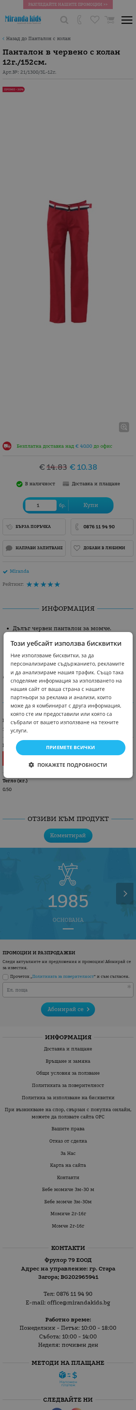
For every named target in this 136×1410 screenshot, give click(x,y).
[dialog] (67, 705)
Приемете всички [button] (70, 747)
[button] (68, 765)
